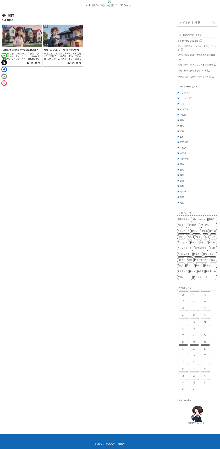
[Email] (4, 76)
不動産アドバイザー (197, 423)
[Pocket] (4, 83)
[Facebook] (4, 69)
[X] (4, 62)
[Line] (4, 55)
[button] (214, 23)
